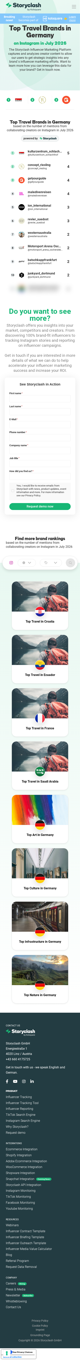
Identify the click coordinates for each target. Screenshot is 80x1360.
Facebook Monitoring (20, 1202)
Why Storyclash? (17, 1127)
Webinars (12, 1225)
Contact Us (13, 1307)
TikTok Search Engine (20, 1115)
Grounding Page (40, 1335)
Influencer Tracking (19, 1097)
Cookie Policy (40, 1325)
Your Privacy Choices (22, 1352)
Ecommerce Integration (21, 1149)
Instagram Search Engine (23, 1121)
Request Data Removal (21, 1267)
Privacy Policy (40, 1320)
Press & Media (15, 1289)
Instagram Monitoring (21, 1191)
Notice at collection (12, 1357)
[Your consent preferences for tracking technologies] (6, 1353)
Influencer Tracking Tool (22, 1103)
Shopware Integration (20, 1173)
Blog (9, 1255)
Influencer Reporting (19, 1109)
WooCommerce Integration (24, 1167)
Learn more (72, 18)
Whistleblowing (16, 1301)
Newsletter (19, 1295)
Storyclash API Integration (23, 1185)
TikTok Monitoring (18, 1196)
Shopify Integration (19, 1155)
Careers (15, 1283)
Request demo (15, 1132)
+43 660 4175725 (18, 1059)
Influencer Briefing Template (25, 1237)
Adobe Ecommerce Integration (26, 1161)
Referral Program (17, 1261)
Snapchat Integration (28, 1179)
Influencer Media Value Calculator (29, 1249)
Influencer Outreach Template (26, 1243)
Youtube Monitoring (19, 1208)
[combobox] (27, 563)
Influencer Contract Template (25, 1231)
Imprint (40, 1329)
